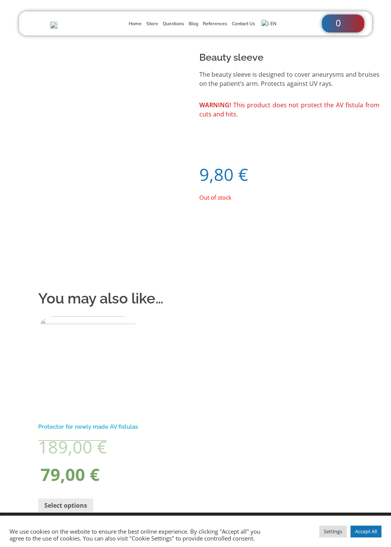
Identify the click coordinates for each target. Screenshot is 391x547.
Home (135, 23)
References (215, 23)
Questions (173, 23)
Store (152, 23)
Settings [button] (333, 531)
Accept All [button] (366, 531)
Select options (65, 505)
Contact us (243, 23)
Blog (193, 23)
